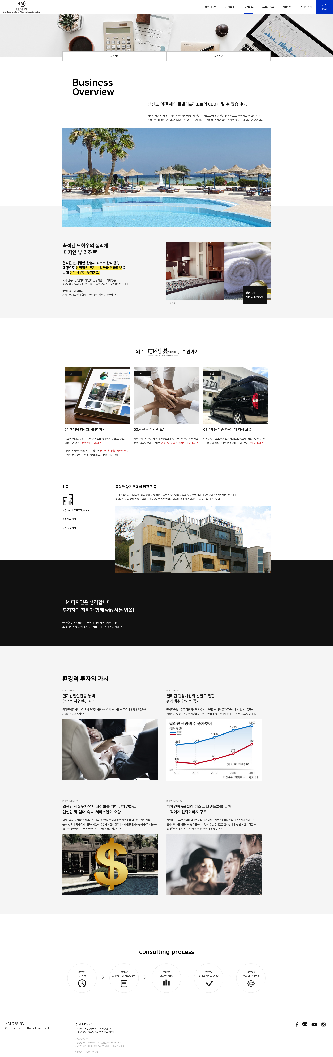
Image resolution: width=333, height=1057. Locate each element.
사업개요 (114, 56)
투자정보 (248, 6)
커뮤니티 (287, 6)
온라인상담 (306, 6)
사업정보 (218, 56)
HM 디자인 (210, 6)
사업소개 (229, 6)
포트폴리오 (268, 6)
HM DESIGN (14, 1024)
